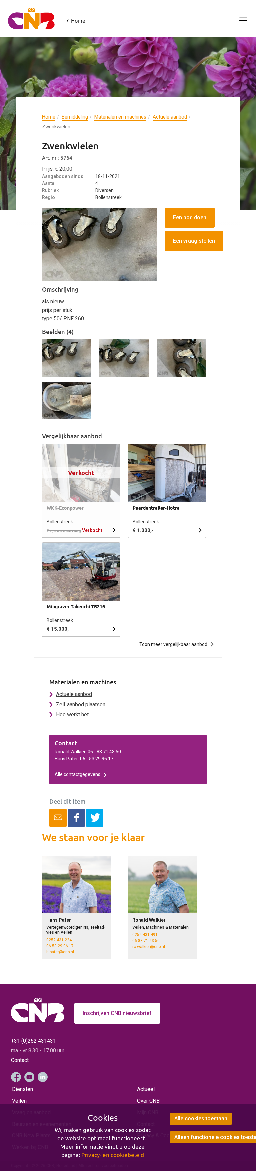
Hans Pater (58, 920)
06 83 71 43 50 (146, 940)
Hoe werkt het (72, 714)
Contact (20, 1060)
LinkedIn (43, 1077)
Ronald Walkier (149, 920)
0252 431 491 (145, 934)
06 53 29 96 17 (60, 946)
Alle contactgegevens (77, 774)
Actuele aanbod (170, 117)
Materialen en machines (120, 117)
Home (48, 117)
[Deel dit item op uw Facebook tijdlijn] (76, 818)
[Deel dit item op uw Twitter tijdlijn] (94, 818)
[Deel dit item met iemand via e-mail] (58, 818)
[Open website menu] (239, 17)
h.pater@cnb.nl (60, 952)
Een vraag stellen (194, 241)
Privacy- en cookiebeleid (112, 1155)
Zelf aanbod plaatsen (80, 704)
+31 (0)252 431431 (33, 1041)
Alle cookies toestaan (200, 1118)
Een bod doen (189, 217)
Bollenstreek (60, 521)
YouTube (29, 1077)
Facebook (16, 1077)
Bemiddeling (75, 117)
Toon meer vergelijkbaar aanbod (173, 644)
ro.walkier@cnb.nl (148, 946)
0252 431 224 (59, 940)
